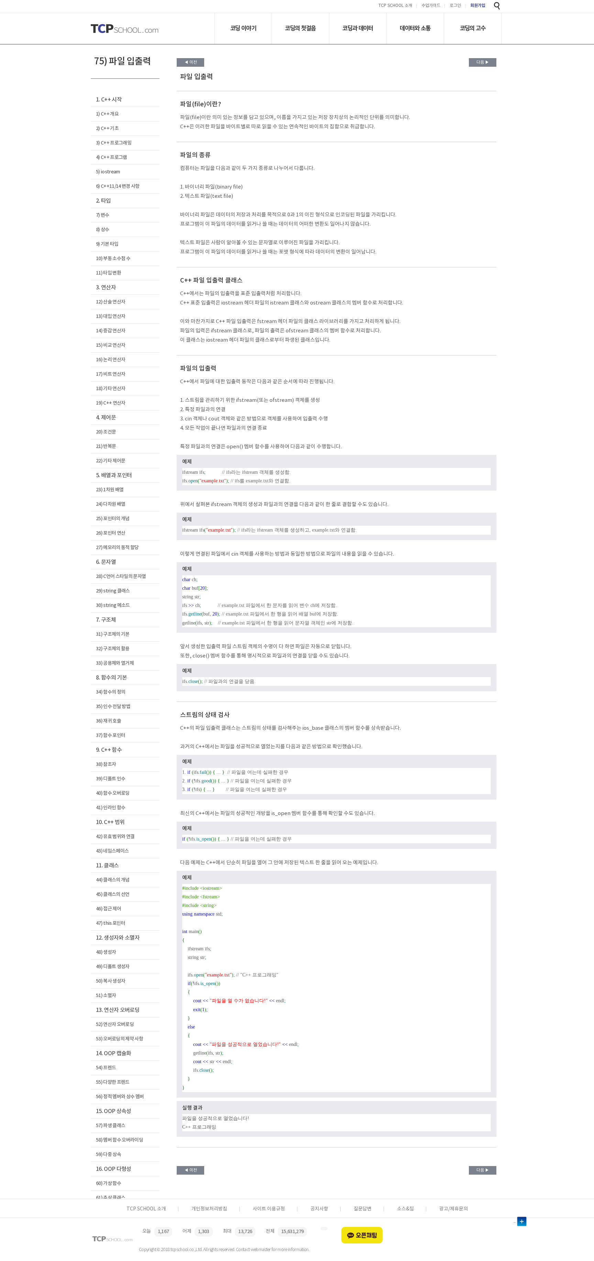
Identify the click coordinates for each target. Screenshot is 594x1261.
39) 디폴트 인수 (110, 779)
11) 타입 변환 (108, 273)
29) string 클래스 (113, 591)
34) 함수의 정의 (110, 692)
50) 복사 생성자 (110, 981)
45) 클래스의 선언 (113, 894)
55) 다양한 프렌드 (113, 1082)
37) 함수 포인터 (110, 735)
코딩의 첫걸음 (300, 28)
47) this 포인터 (110, 923)
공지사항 (319, 1209)
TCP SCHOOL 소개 (395, 6)
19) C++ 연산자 (110, 403)
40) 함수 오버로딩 (113, 793)
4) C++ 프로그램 (111, 157)
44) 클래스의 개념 (113, 880)
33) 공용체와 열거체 (115, 663)
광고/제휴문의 (453, 1209)
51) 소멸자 (106, 995)
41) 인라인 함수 (110, 808)
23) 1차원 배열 (109, 490)
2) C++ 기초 (107, 128)
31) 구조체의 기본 (113, 634)
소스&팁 (405, 1209)
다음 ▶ (482, 62)
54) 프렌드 (106, 1068)
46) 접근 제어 (108, 909)
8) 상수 (102, 230)
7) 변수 (102, 215)
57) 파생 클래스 (110, 1126)
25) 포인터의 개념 (113, 519)
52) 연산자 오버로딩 (115, 1024)
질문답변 (363, 1209)
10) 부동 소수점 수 (113, 258)
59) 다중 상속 (108, 1154)
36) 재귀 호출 (108, 721)
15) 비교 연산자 (110, 345)
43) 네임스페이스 (112, 851)
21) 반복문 (106, 446)
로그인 (455, 6)
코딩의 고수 (473, 28)
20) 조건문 (106, 432)
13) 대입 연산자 (110, 316)
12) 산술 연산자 (110, 302)
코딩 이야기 (243, 28)
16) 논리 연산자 (110, 360)
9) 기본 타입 (107, 244)
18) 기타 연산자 (110, 389)
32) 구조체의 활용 (113, 649)
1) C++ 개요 (107, 114)
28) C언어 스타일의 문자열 (121, 576)
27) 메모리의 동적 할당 (117, 548)
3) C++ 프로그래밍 (113, 143)
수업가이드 (430, 6)
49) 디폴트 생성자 (113, 967)
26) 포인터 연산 (110, 533)
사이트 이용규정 (269, 1209)
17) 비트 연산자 (110, 374)
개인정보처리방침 (209, 1209)
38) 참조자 (106, 764)
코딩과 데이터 (357, 28)
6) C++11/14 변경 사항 (118, 186)
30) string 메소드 (113, 605)
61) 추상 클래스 (110, 1198)
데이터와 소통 (415, 28)
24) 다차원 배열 (110, 504)
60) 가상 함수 (108, 1183)
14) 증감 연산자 (110, 331)
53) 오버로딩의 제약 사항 (119, 1039)
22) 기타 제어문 (110, 461)
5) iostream (108, 172)
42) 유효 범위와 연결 (115, 837)
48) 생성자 (106, 952)
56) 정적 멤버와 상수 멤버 (120, 1097)
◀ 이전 (190, 62)
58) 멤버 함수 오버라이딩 (119, 1140)
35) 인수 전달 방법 (113, 706)
